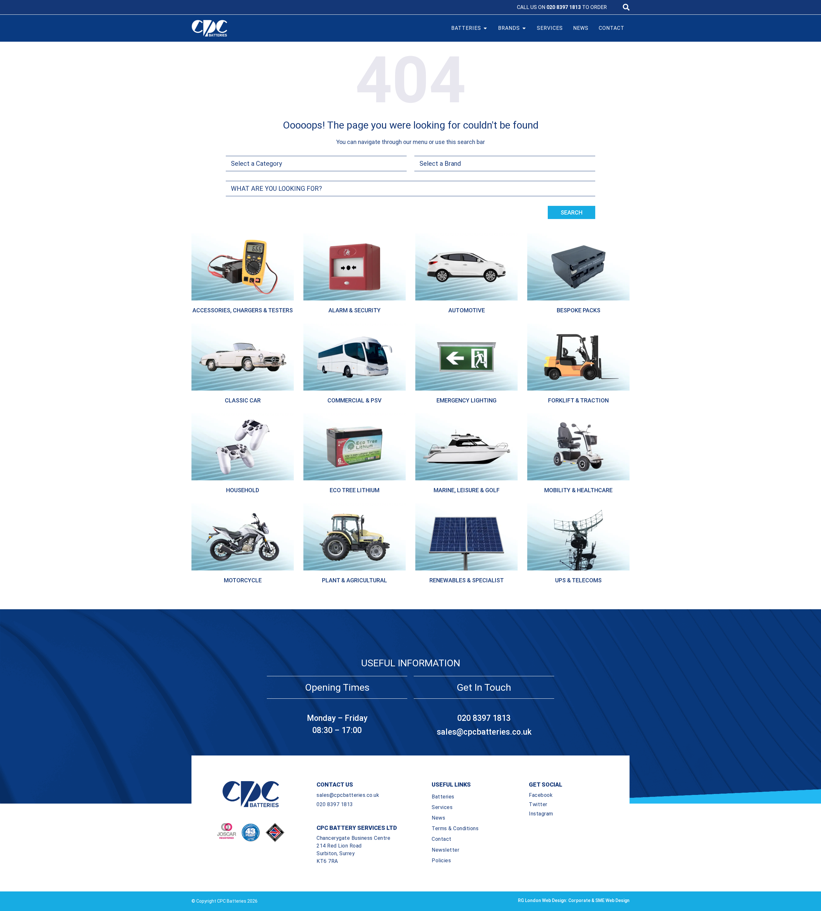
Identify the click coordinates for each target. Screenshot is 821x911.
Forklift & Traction (578, 400)
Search (571, 212)
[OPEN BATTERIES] (485, 28)
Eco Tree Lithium (354, 490)
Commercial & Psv (354, 400)
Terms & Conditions (455, 828)
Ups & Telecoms (578, 580)
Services (442, 807)
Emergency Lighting (466, 400)
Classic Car (243, 400)
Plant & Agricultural (354, 580)
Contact (442, 839)
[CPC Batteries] (246, 28)
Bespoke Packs (578, 310)
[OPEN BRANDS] (524, 28)
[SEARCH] (626, 7)
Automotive (466, 310)
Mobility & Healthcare (578, 490)
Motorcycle (243, 580)
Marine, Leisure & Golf (467, 490)
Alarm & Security (354, 310)
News (438, 818)
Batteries (443, 797)
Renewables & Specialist (466, 580)
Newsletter (445, 850)
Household (242, 490)
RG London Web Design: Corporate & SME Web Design (574, 900)
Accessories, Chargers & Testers (242, 310)
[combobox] (410, 188)
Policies (441, 860)
